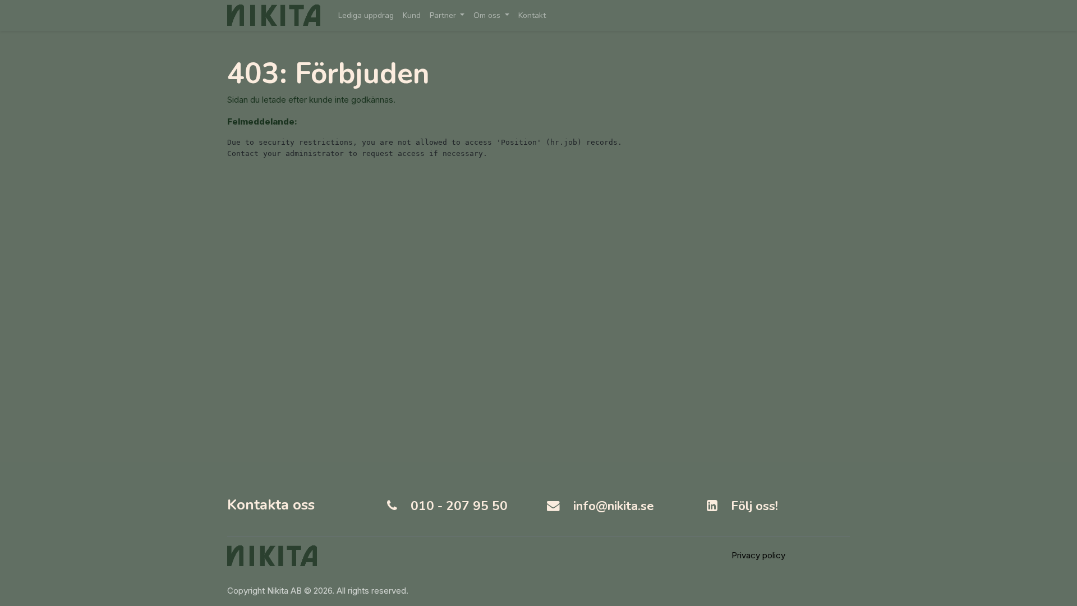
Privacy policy (758, 555)
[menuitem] (366, 15)
